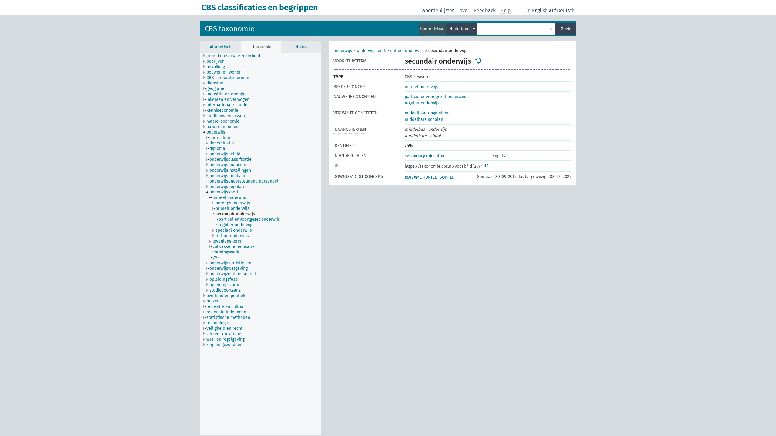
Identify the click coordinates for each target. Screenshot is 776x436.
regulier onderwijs (422, 103)
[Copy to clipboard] (478, 61)
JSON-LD (446, 177)
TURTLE (430, 177)
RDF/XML (413, 177)
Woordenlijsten (438, 10)
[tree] (260, 244)
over (464, 10)
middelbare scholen (424, 119)
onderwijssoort (371, 50)
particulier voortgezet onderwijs (435, 96)
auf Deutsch (562, 10)
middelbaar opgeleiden (427, 113)
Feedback (485, 10)
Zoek (565, 28)
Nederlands (460, 28)
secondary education (425, 155)
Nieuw (301, 47)
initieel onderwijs (407, 50)
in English (537, 10)
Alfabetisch (221, 47)
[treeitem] (236, 56)
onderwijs (342, 50)
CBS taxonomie (229, 29)
